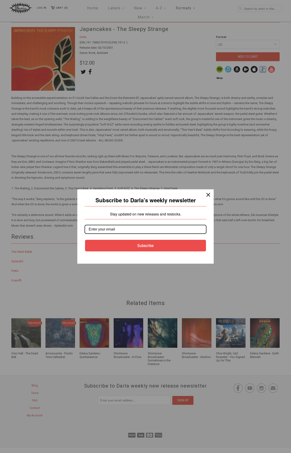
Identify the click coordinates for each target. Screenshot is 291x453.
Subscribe (145, 246)
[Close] (208, 194)
